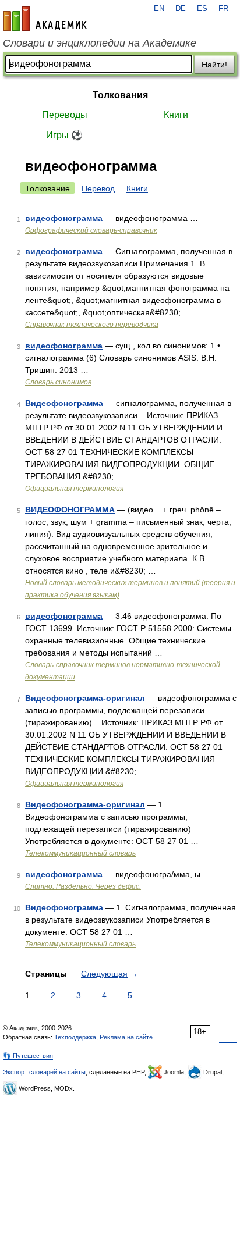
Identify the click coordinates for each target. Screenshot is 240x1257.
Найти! (214, 64)
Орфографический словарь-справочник (91, 230)
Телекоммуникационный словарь (80, 853)
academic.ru (45, 18)
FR (223, 9)
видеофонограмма (64, 218)
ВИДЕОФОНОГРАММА (70, 509)
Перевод (98, 188)
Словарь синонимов (58, 382)
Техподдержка (75, 1037)
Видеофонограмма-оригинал (85, 698)
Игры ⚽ (64, 135)
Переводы (64, 115)
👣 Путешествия (28, 1055)
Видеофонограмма (64, 403)
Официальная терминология (74, 489)
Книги (176, 115)
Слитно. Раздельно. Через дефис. (83, 886)
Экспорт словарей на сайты (44, 1072)
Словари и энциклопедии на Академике (99, 43)
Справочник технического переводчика (91, 325)
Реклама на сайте (126, 1037)
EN (159, 9)
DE (180, 9)
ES (202, 9)
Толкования (120, 95)
